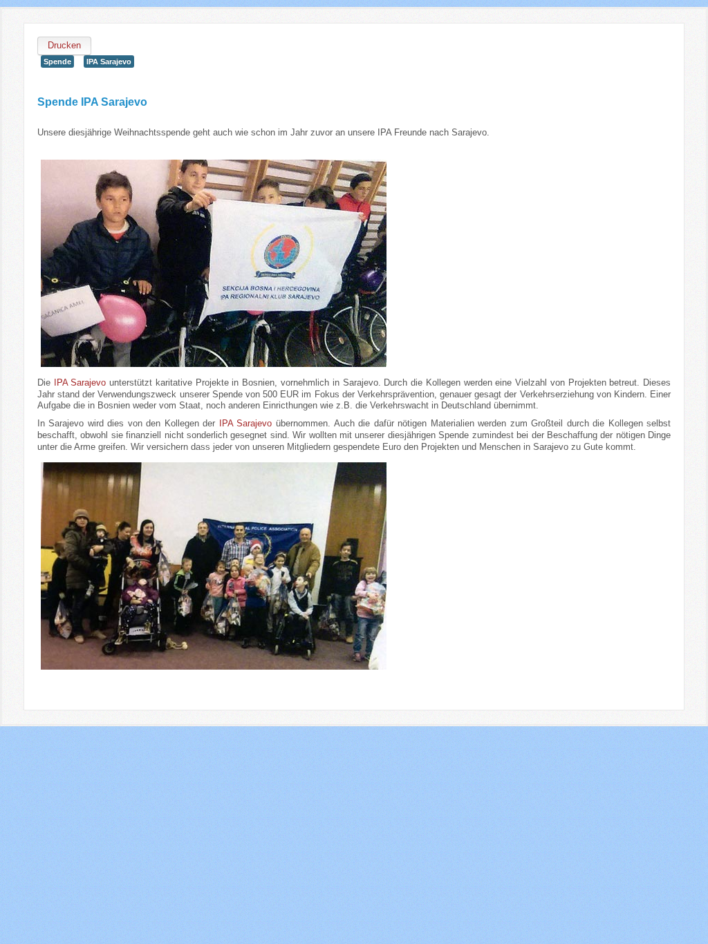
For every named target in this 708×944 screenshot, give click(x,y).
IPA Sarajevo (108, 61)
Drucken (64, 45)
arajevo (257, 423)
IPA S (231, 423)
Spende (57, 61)
